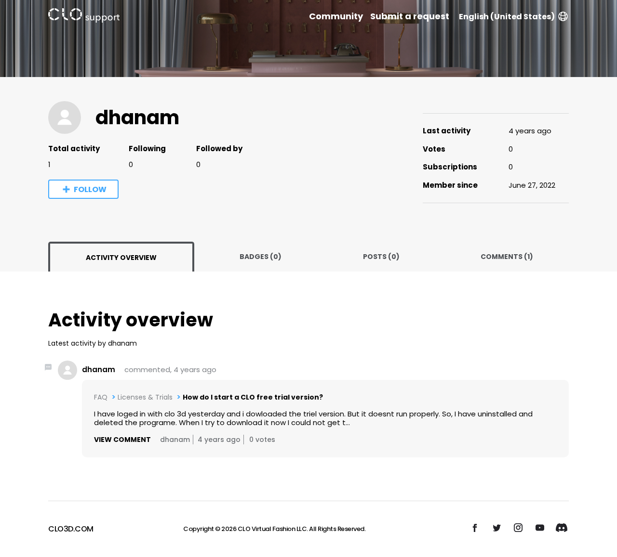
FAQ (100, 397)
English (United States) (507, 16)
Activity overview (121, 257)
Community (336, 16)
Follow (90, 189)
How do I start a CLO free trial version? (253, 397)
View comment (122, 439)
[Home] (84, 17)
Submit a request (409, 16)
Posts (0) (381, 256)
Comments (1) (507, 256)
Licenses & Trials (145, 397)
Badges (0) (261, 256)
